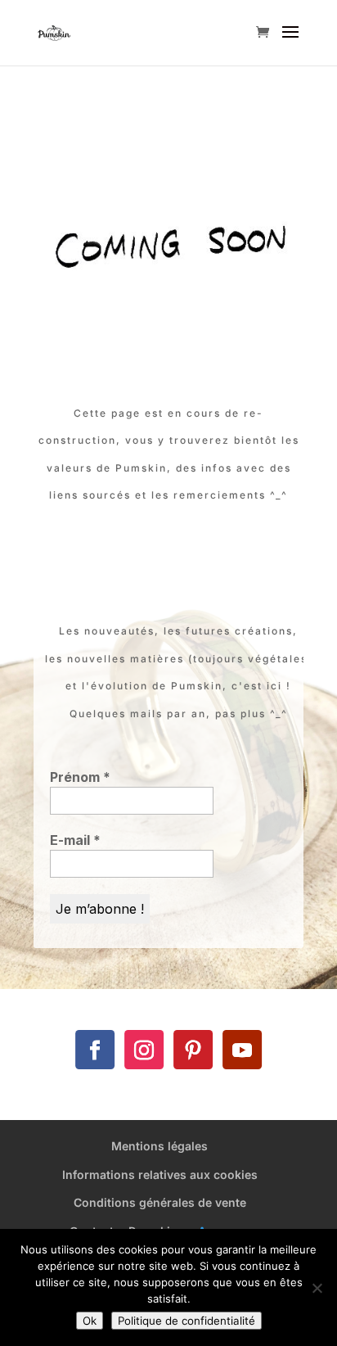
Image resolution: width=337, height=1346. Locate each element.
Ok (90, 1320)
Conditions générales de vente (160, 1202)
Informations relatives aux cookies (160, 1174)
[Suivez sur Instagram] (144, 1049)
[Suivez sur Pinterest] (193, 1049)
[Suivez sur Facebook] (95, 1049)
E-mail (75, 840)
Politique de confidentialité (186, 1320)
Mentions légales (159, 1146)
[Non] (316, 1288)
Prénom (80, 777)
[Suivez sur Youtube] (242, 1049)
